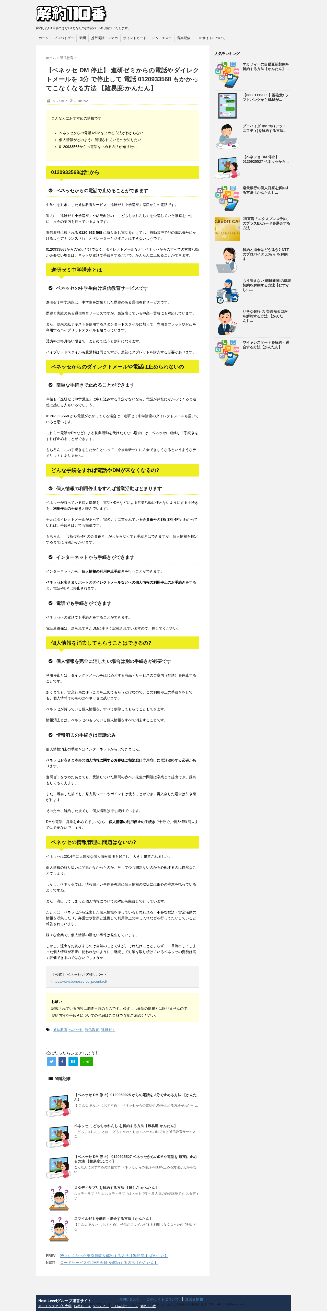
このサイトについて (211, 38)
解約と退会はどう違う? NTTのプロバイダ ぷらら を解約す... (266, 254)
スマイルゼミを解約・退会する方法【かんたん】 (113, 1218)
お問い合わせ (129, 1299)
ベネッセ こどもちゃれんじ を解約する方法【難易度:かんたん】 (126, 1126)
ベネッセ (75, 1030)
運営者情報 (194, 1299)
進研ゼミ (108, 1030)
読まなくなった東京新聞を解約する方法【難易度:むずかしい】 (114, 1256)
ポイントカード (134, 38)
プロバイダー (64, 38)
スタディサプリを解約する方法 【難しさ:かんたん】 (116, 1188)
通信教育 (60, 1030)
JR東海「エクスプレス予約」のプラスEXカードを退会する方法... (266, 223)
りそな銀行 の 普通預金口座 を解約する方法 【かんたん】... (265, 316)
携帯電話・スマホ (104, 38)
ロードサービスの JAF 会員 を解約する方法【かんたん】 (109, 1262)
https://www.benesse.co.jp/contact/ (79, 981)
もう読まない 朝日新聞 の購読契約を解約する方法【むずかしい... (267, 285)
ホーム (44, 38)
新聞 (82, 38)
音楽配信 (183, 38)
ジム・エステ (162, 38)
